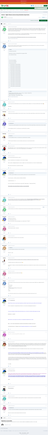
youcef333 (4, 216)
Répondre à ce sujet (43, 20)
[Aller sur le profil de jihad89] (4, 335)
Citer (10, 108)
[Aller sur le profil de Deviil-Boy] (4, 114)
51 (4, 50)
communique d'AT (12, 300)
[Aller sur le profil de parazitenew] (4, 148)
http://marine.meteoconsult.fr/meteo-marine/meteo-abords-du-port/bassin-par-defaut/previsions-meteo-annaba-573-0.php (23, 259)
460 (4, 402)
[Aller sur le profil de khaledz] (4, 260)
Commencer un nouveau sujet (34, 20)
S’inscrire (45, 5)
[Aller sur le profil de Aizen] (4, 124)
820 (4, 242)
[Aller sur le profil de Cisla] (4, 104)
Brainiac (4, 43)
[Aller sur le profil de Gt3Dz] (4, 200)
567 (4, 277)
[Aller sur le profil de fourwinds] (4, 158)
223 (4, 33)
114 (4, 223)
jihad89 (4, 332)
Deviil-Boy (4, 111)
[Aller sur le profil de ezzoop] (4, 389)
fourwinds (4, 155)
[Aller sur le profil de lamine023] (4, 398)
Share (40, 17)
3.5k (4, 118)
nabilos (4, 26)
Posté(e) (11, 26)
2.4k (4, 264)
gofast (4, 226)
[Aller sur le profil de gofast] (4, 229)
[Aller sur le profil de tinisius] (4, 344)
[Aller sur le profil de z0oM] (4, 238)
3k (4, 152)
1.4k (4, 162)
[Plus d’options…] (46, 26)
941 (4, 338)
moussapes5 (4, 245)
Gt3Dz (4, 197)
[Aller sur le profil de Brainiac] (4, 46)
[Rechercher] (46, 8)
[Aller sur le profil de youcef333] (4, 219)
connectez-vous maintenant (25, 421)
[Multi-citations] (8, 40)
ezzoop (4, 386)
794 (4, 108)
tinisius (4, 341)
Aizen (4, 121)
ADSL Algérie (11, 17)
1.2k (4, 348)
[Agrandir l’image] (43, 103)
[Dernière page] (6, 23)
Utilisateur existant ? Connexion (38, 5)
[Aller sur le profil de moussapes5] (4, 248)
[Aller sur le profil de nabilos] (2, 17)
